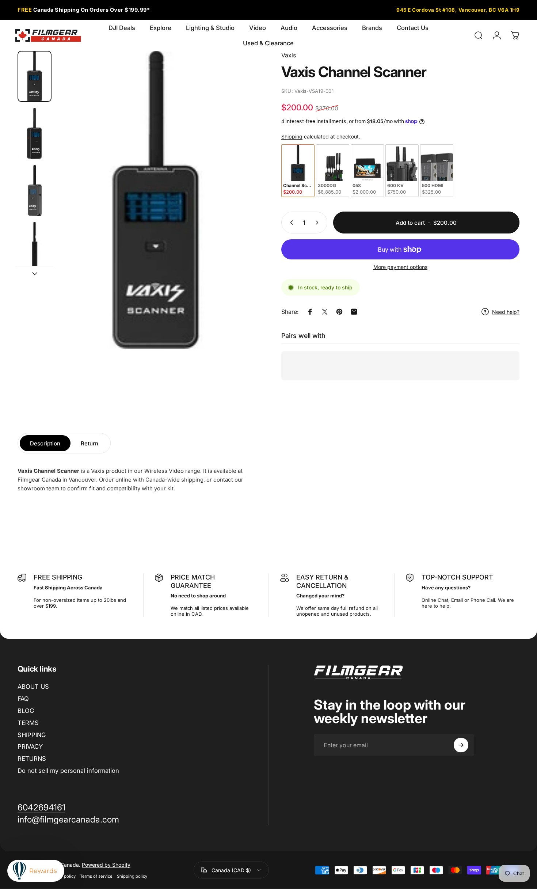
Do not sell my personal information (68, 770)
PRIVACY (30, 746)
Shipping (291, 136)
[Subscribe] (461, 745)
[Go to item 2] (35, 133)
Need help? (505, 312)
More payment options (400, 267)
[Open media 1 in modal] (156, 200)
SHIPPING (32, 734)
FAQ (23, 698)
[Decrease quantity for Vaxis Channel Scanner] (290, 222)
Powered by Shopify (106, 865)
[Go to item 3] (35, 190)
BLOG (26, 710)
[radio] (298, 170)
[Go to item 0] (35, 76)
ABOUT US (33, 686)
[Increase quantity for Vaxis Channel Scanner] (318, 222)
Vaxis (288, 55)
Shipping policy (132, 876)
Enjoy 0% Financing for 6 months (90, 10)
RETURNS (32, 758)
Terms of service (96, 876)
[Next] (236, 213)
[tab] (45, 443)
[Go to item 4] (35, 247)
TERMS (28, 722)
